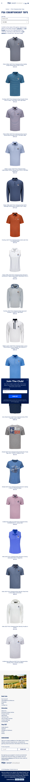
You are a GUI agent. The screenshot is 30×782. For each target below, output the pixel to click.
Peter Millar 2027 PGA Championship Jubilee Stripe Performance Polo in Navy (15, 65)
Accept (17, 779)
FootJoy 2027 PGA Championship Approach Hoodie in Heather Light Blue (15, 311)
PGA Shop (7, 769)
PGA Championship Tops (17, 9)
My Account (4, 699)
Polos (2, 732)
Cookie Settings (5, 720)
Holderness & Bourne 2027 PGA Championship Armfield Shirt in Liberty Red (15, 522)
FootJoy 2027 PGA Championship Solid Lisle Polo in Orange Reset (15, 240)
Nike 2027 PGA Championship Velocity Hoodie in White (15, 627)
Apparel (3, 728)
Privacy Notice (5, 714)
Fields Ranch (4, 727)
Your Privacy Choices (6, 718)
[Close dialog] (27, 380)
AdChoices (4, 715)
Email (5, 746)
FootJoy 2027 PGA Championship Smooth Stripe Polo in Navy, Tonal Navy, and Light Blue (15, 99)
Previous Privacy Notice (7, 712)
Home (7, 9)
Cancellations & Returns (7, 700)
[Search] (24, 3)
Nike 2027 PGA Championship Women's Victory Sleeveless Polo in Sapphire (15, 557)
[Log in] (26, 3)
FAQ (2, 703)
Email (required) (6, 389)
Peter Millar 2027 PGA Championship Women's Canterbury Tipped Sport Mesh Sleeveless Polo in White (15, 276)
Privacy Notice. (22, 777)
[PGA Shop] (14, 3)
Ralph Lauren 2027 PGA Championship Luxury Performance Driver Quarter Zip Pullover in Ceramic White (15, 347)
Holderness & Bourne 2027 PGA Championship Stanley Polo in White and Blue (15, 662)
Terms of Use (4, 717)
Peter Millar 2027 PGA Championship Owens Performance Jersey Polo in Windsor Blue (15, 134)
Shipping (3, 702)
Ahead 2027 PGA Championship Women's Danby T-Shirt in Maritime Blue (15, 487)
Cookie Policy (12, 777)
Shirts (3, 733)
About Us (3, 710)
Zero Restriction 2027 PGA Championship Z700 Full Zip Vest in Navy (15, 417)
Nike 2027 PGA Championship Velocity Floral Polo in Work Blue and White (15, 592)
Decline (22, 779)
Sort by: (3, 16)
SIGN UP (15, 396)
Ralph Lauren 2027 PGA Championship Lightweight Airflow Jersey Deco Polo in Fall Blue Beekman (15, 170)
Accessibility (4, 721)
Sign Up (23, 749)
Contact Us (4, 705)
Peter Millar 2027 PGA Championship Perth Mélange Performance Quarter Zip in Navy (15, 205)
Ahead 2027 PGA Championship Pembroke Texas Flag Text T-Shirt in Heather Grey (15, 452)
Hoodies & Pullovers (6, 730)
